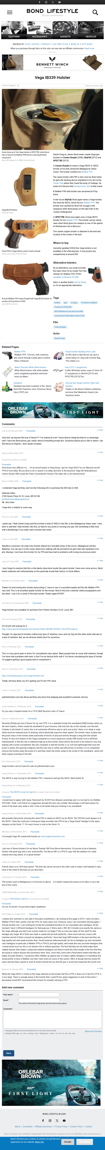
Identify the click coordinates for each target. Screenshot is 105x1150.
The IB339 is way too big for (22, 792)
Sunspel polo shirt (82, 186)
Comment (7, 1009)
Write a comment (92, 86)
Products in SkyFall (89, 303)
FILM (27, 44)
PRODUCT (46, 44)
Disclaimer (28, 1126)
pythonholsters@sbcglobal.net (15, 499)
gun (65, 303)
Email (5, 1000)
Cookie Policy (76, 1126)
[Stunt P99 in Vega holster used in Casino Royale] (27, 248)
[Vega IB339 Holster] (27, 207)
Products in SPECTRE (62, 307)
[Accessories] (39, 38)
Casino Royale (60, 327)
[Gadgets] (65, 38)
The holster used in (18, 899)
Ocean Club (58, 183)
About (17, 1126)
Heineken (18, 383)
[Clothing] (14, 38)
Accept (67, 1142)
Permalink (30, 431)
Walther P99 (86, 172)
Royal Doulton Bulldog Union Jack (81, 351)
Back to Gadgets (9, 85)
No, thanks (84, 1142)
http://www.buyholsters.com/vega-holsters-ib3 (23, 676)
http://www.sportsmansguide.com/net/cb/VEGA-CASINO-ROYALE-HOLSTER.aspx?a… (40, 629)
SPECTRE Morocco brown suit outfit (68, 311)
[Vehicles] (91, 38)
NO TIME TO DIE (60, 44)
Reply (101, 430)
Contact (88, 1126)
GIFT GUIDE (87, 44)
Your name (7, 995)
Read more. (90, 48)
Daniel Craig (59, 338)
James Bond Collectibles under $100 (69, 316)
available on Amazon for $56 (66, 277)
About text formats (93, 1031)
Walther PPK (89, 202)
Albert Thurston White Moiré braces (30, 367)
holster (57, 303)
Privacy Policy (61, 1126)
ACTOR (35, 44)
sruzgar (74, 303)
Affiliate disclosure (43, 1126)
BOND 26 (75, 44)
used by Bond (80, 282)
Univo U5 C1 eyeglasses (76, 367)
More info (39, 1142)
